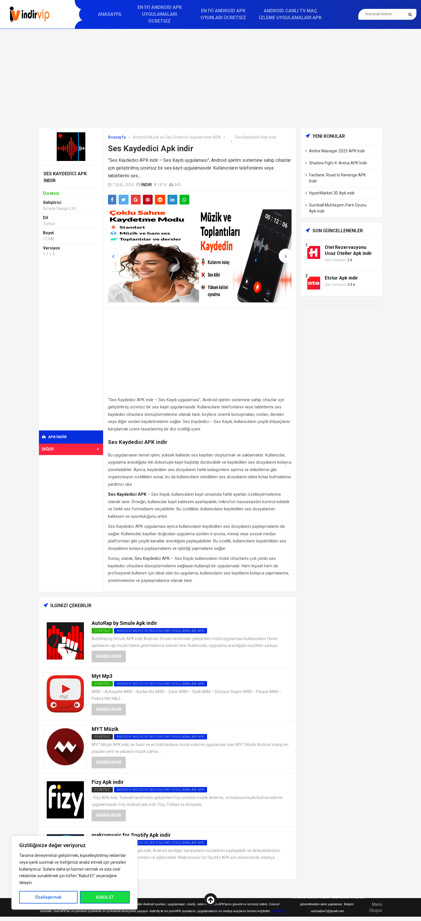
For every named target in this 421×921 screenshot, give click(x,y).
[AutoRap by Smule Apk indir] (65, 640)
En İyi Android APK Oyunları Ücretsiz (223, 14)
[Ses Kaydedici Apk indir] (71, 146)
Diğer (48, 449)
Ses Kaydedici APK (152, 558)
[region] (74, 873)
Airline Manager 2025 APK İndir (337, 151)
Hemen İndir (108, 656)
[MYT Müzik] (65, 746)
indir (146, 184)
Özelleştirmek (48, 897)
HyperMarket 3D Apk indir (332, 193)
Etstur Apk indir (341, 278)
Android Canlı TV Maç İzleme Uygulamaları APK (290, 14)
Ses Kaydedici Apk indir (150, 148)
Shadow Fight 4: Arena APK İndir (338, 163)
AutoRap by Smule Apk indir (124, 623)
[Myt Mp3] (65, 693)
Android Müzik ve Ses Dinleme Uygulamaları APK (177, 137)
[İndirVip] (29, 14)
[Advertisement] (210, 78)
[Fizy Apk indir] (65, 799)
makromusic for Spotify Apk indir (131, 835)
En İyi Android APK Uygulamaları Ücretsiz (159, 14)
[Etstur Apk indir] (313, 283)
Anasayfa (109, 14)
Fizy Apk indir (108, 782)
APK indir (56, 437)
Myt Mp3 (102, 676)
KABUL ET (105, 897)
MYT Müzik (105, 729)
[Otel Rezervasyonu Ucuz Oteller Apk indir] (313, 252)
